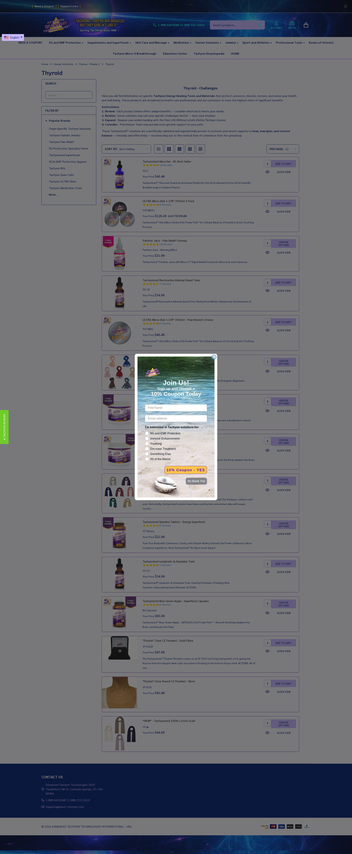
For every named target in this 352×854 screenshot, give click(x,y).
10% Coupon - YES (185, 470)
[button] (4, 427)
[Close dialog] (214, 357)
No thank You (196, 481)
